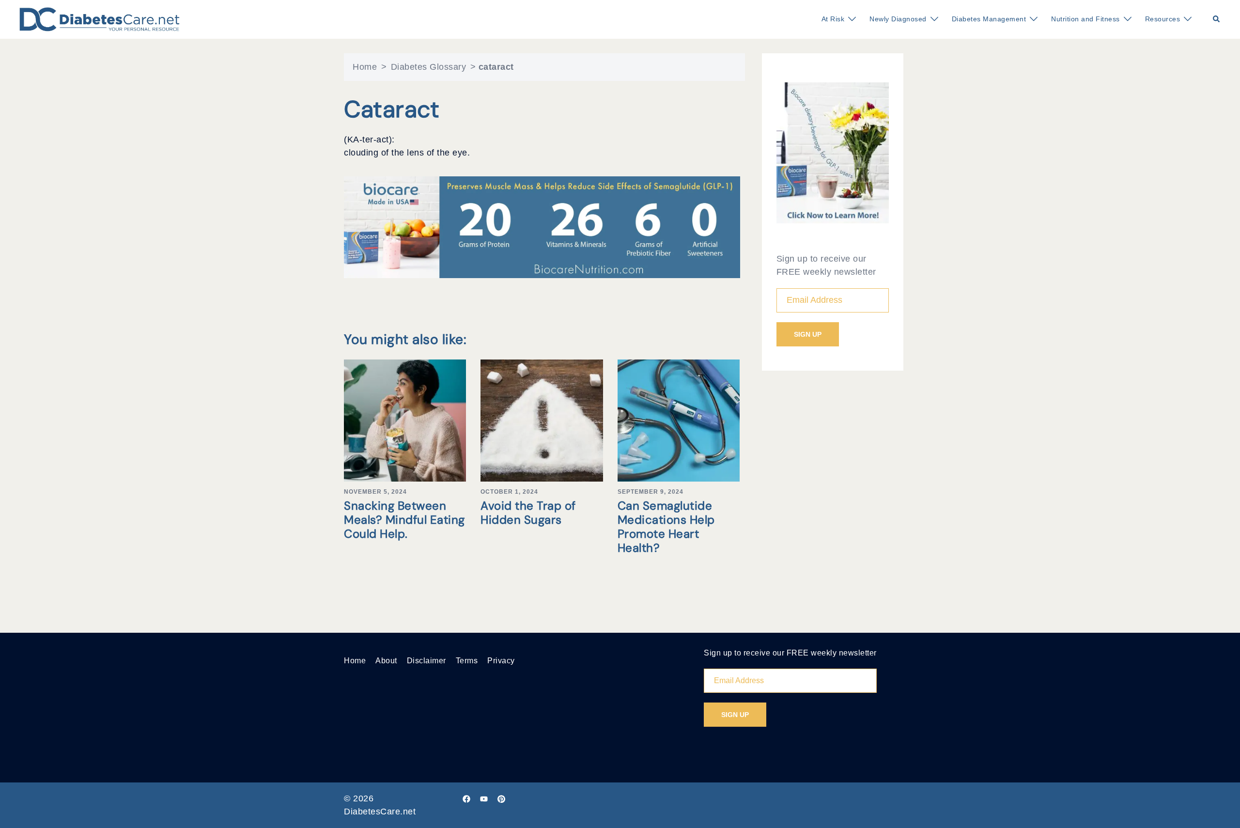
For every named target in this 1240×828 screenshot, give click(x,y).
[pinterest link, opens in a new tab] (501, 798)
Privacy (501, 660)
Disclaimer (426, 660)
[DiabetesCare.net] (99, 19)
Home (365, 67)
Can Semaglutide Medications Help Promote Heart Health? (666, 526)
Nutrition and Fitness (1085, 19)
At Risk (833, 19)
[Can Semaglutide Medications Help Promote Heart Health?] (679, 420)
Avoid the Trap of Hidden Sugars (528, 512)
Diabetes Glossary (428, 67)
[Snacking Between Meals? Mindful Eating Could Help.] (405, 420)
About (386, 660)
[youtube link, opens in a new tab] (484, 798)
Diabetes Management (989, 19)
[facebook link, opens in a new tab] (466, 798)
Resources (1162, 19)
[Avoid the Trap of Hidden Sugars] (541, 420)
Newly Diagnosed (898, 19)
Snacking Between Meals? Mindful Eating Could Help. (404, 519)
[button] (1217, 19)
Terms (467, 660)
